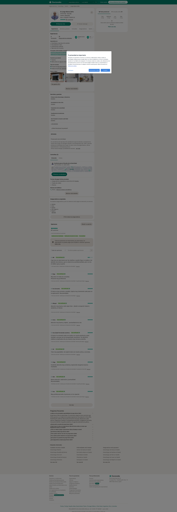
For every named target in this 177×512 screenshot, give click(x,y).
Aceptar (105, 70)
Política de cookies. (72, 66)
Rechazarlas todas (94, 70)
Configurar (70, 70)
